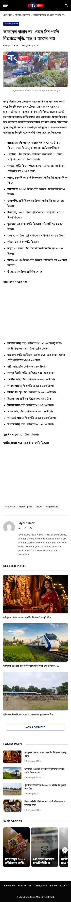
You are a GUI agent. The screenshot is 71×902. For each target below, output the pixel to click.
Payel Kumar (12, 45)
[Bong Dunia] (35, 5)
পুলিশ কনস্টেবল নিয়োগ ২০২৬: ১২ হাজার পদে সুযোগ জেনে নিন (28, 714)
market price (25, 506)
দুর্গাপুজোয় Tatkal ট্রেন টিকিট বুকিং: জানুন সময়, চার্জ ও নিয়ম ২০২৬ (31, 666)
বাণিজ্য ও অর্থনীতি (22, 15)
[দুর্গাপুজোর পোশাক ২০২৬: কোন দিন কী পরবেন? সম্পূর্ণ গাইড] (35, 594)
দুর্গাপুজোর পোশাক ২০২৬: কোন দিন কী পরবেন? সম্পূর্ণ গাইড (27, 617)
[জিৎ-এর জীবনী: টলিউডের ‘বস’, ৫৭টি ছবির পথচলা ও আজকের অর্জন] (12, 806)
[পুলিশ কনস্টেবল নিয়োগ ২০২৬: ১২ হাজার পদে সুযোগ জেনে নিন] (35, 691)
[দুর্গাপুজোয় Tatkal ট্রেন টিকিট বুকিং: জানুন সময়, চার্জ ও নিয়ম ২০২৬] (35, 642)
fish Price (10, 506)
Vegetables (52, 506)
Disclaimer (41, 886)
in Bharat (49, 897)
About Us (9, 886)
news (39, 506)
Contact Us (24, 886)
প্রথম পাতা (7, 15)
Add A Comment (35, 727)
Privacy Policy (58, 886)
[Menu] (5, 5)
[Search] (66, 5)
